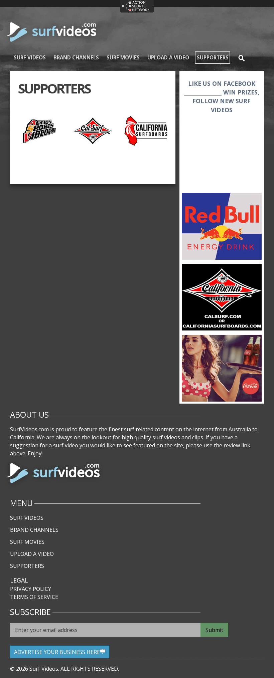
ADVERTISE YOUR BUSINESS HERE (57, 652)
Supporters (213, 57)
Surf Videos (30, 57)
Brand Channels (76, 57)
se (239, 57)
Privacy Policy (30, 589)
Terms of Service (34, 597)
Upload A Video (168, 57)
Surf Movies (123, 57)
